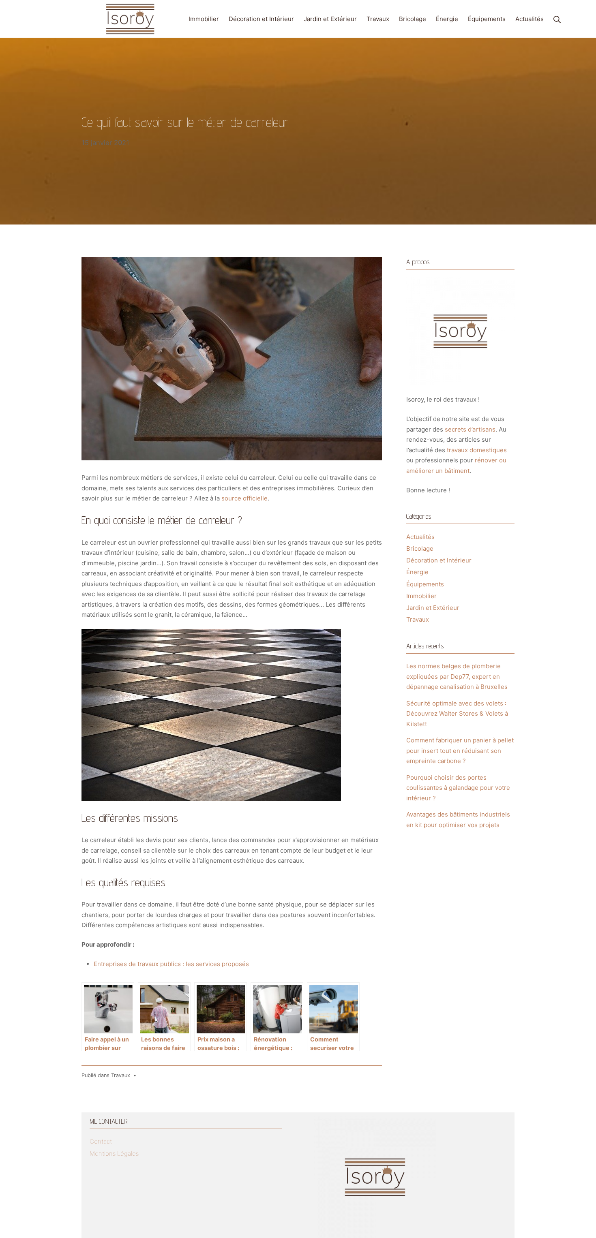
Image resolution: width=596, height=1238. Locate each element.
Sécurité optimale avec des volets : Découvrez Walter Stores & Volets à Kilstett (457, 713)
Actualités (420, 537)
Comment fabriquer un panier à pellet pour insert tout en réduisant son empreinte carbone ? (460, 750)
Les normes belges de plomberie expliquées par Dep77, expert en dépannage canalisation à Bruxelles (457, 676)
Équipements (425, 584)
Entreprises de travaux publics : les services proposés (171, 964)
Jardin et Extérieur (432, 608)
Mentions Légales (114, 1153)
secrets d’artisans (470, 429)
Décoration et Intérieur (439, 560)
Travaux (120, 1075)
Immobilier (421, 596)
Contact (101, 1141)
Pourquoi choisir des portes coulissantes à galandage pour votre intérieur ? (458, 788)
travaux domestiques (477, 450)
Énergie (417, 572)
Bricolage (419, 548)
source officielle (244, 498)
